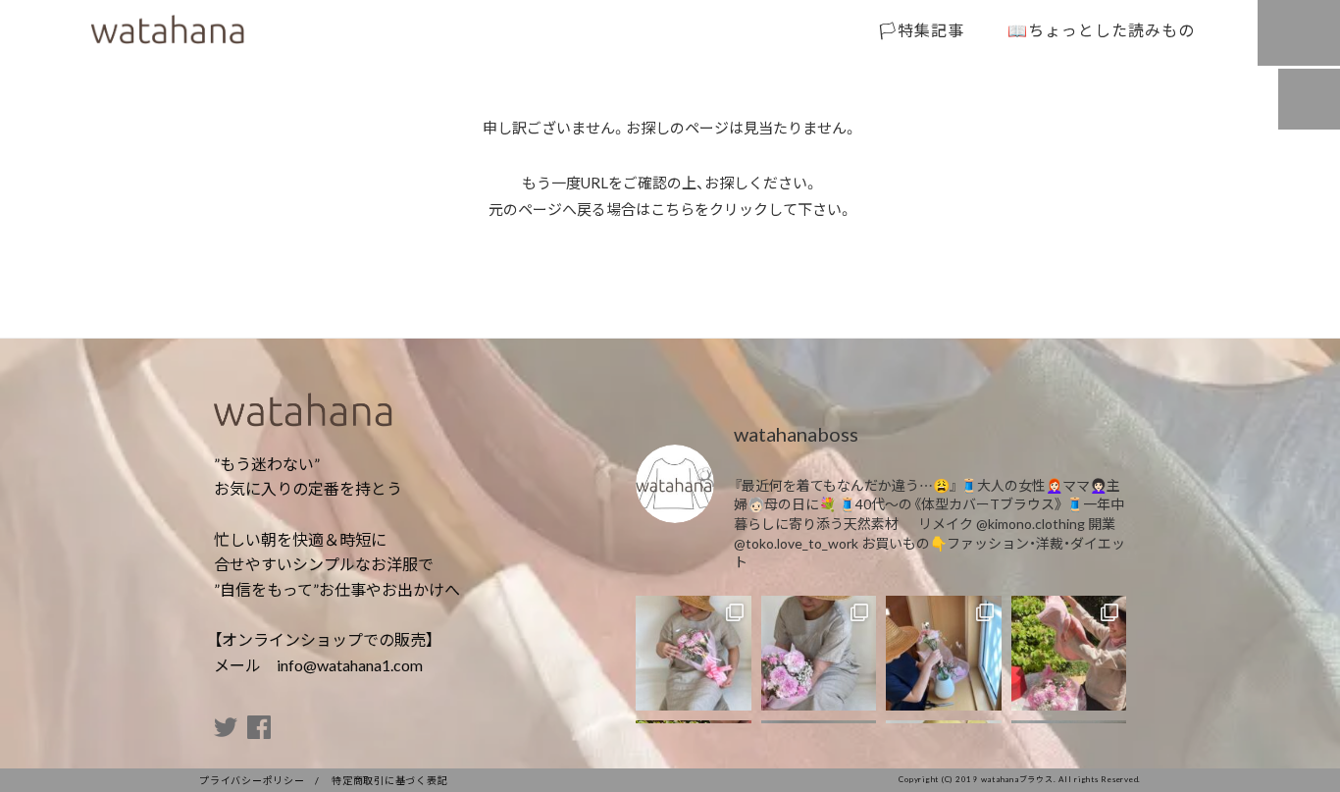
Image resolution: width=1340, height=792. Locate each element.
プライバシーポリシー (252, 779)
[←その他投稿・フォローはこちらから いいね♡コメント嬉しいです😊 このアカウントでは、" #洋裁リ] (693, 654)
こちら (672, 209)
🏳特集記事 (921, 29)
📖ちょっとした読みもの (1101, 29)
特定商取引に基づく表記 (389, 779)
